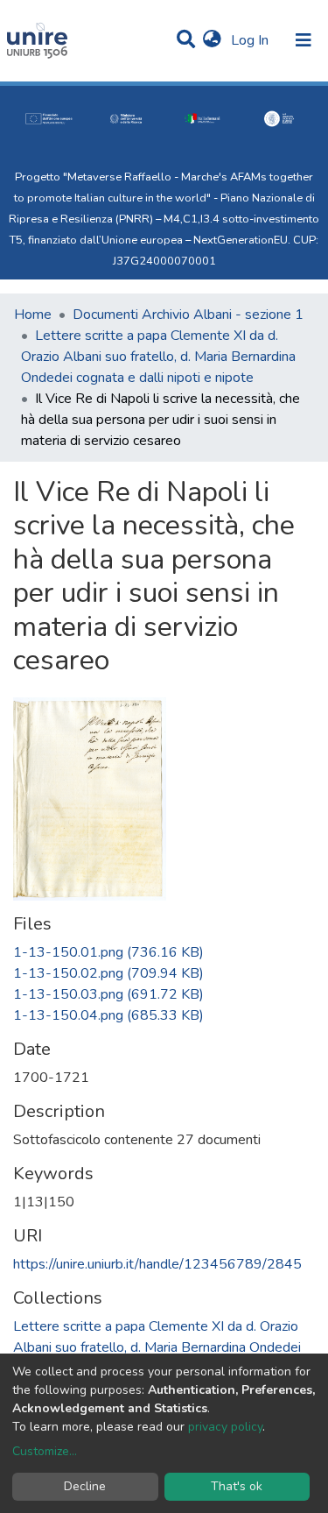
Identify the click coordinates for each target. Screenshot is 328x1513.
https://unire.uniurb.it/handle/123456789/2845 (157, 1264)
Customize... (44, 1451)
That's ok (236, 1486)
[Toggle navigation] (303, 40)
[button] (212, 40)
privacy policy (225, 1426)
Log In (251, 40)
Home (33, 314)
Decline (85, 1486)
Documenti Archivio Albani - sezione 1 (188, 314)
